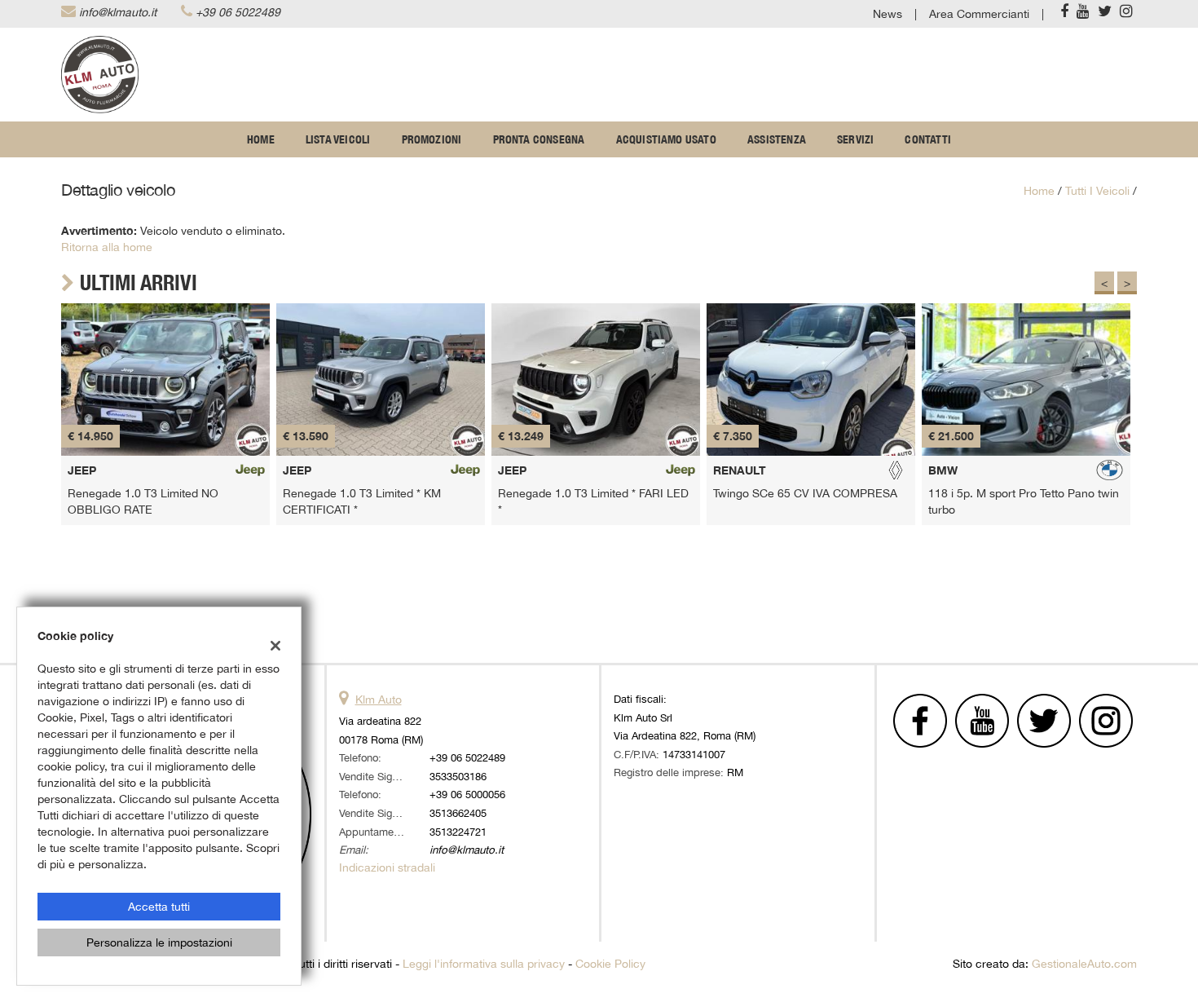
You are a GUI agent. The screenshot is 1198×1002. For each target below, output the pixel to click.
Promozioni (432, 139)
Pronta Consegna (539, 139)
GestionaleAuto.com (1084, 963)
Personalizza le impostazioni (159, 942)
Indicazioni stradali (387, 867)
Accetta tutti (159, 906)
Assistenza (776, 139)
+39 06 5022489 (238, 12)
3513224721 (458, 831)
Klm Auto (378, 699)
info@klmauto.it (117, 12)
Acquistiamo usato (666, 139)
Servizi (855, 139)
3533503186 (458, 776)
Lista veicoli (338, 139)
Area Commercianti (979, 13)
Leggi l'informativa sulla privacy (484, 963)
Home (261, 139)
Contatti (928, 139)
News (887, 13)
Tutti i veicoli (1097, 190)
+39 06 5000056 (467, 794)
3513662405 (458, 812)
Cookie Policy (610, 963)
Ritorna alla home (106, 247)
